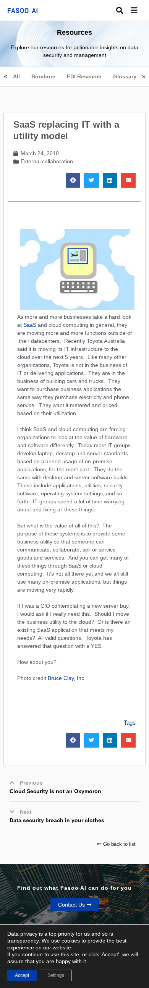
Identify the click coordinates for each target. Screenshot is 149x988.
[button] (140, 10)
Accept (22, 975)
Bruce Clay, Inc (66, 678)
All (16, 76)
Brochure (43, 76)
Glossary (124, 76)
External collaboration (47, 161)
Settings (55, 975)
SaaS (29, 325)
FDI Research (84, 76)
